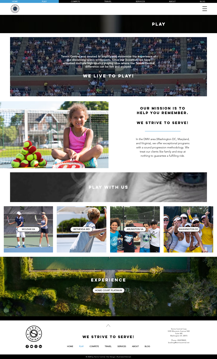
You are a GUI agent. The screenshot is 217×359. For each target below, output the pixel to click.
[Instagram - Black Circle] (36, 346)
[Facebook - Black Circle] (27, 346)
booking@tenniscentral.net (178, 342)
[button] (204, 8)
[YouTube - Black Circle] (31, 346)
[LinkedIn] (40, 346)
